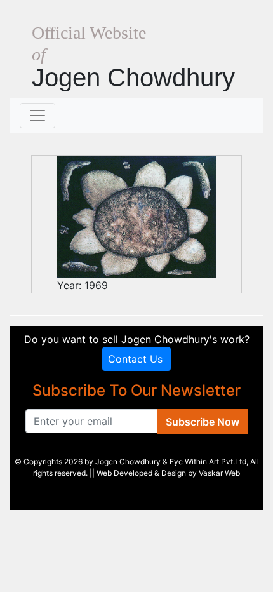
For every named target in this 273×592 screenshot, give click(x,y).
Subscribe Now (202, 421)
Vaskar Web (219, 473)
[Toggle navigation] (37, 115)
